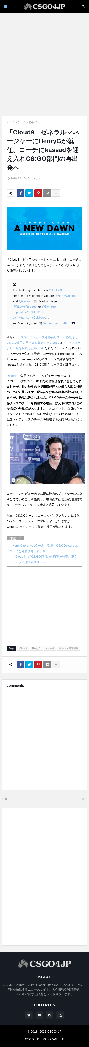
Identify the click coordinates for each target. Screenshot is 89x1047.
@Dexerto (49, 306)
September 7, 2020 (56, 323)
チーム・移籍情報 (29, 122)
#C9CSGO (56, 290)
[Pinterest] (38, 193)
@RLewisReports (25, 306)
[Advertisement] (44, 64)
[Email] (47, 193)
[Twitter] (29, 193)
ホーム (11, 122)
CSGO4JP (32, 1039)
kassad (50, 648)
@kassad (25, 301)
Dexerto (12, 375)
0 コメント (34, 178)
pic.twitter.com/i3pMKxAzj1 (31, 317)
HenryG (36, 648)
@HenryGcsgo (65, 295)
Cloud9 (23, 648)
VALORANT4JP (53, 1039)
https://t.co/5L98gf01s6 (28, 312)
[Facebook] (20, 193)
